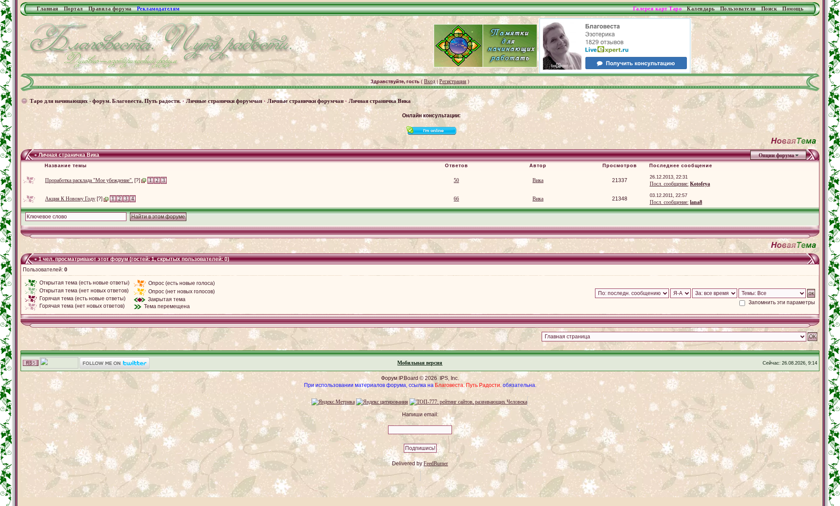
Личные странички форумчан (224, 101)
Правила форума (110, 9)
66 (456, 199)
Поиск (769, 9)
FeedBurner (436, 463)
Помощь (792, 9)
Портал (73, 9)
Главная (48, 9)
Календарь (701, 9)
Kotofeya (700, 184)
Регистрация (452, 81)
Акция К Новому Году (70, 199)
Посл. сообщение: (669, 184)
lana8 (696, 202)
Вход (429, 81)
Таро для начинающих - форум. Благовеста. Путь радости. (105, 101)
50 (456, 180)
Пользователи (738, 9)
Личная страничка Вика (380, 101)
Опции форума (776, 155)
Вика (537, 180)
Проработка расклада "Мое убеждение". (89, 180)
